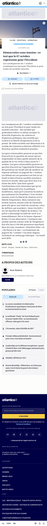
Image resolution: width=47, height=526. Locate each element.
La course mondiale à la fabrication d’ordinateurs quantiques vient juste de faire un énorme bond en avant (23, 306)
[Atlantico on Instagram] (33, 434)
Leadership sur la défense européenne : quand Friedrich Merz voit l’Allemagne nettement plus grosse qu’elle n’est (25, 348)
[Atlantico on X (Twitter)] (14, 434)
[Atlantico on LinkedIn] (26, 434)
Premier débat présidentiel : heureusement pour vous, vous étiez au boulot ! (23, 337)
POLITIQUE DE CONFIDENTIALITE (31, 505)
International (32, 40)
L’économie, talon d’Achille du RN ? (20, 328)
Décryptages (21, 40)
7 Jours (41, 290)
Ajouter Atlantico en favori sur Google (25, 84)
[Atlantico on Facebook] (20, 434)
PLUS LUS (12, 297)
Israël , (5, 247)
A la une (12, 40)
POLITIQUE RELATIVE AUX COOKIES (14, 513)
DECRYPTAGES (7, 468)
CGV (3, 500)
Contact (27, 454)
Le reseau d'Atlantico (10, 454)
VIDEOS (4, 481)
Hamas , (12, 247)
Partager (14, 79)
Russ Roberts (24, 73)
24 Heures (32, 290)
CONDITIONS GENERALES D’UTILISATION (16, 518)
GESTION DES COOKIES (10, 505)
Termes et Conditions (23, 424)
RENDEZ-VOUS (7, 476)
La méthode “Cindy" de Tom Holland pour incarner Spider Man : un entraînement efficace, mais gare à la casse (22, 318)
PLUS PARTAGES (34, 297)
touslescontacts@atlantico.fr (23, 440)
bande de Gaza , (22, 247)
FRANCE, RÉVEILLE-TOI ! (16, 358)
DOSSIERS (5, 472)
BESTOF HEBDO (7, 489)
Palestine (33, 247)
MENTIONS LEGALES (14, 500)
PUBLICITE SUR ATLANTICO (31, 500)
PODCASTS (6, 485)
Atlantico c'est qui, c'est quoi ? (13, 452)
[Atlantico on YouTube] (39, 434)
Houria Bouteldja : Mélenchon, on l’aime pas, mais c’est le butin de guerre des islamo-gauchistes (24, 368)
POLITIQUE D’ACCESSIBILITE (12, 509)
